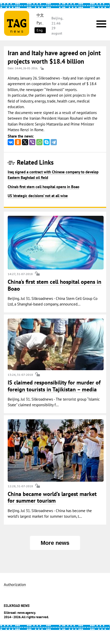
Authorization (15, 585)
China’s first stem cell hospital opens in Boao (43, 186)
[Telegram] (54, 142)
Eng (40, 30)
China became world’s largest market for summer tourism (52, 497)
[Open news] (56, 242)
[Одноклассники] (18, 142)
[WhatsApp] (39, 142)
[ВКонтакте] (11, 142)
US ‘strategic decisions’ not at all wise (38, 195)
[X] (25, 142)
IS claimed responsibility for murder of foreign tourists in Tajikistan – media (54, 386)
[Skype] (46, 142)
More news (55, 543)
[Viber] (32, 142)
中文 (40, 15)
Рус (39, 23)
